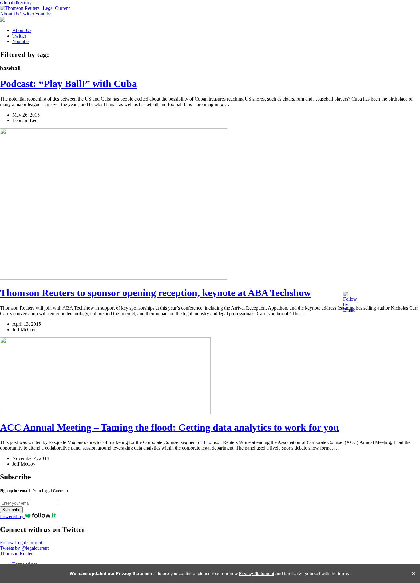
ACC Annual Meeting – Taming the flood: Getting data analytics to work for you (169, 427)
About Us (9, 13)
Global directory (16, 2)
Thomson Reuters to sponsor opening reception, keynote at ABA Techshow (155, 292)
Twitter (27, 13)
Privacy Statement (256, 573)
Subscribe (11, 509)
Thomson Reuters (17, 553)
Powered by (12, 516)
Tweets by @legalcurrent (24, 548)
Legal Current (56, 8)
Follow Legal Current (21, 542)
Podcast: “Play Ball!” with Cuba (68, 83)
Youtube (43, 13)
